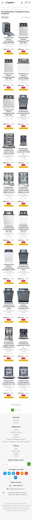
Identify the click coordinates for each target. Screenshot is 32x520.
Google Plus (26, 473)
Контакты (16, 422)
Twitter (9, 473)
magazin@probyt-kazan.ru (17, 489)
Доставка (16, 434)
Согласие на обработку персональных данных (16, 441)
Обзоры (16, 456)
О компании (16, 420)
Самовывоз (16, 437)
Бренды (16, 453)
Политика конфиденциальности (16, 439)
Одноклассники (22, 473)
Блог (16, 448)
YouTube (17, 473)
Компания (16, 417)
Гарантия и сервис (16, 432)
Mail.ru (15, 477)
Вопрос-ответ (16, 451)
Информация (16, 427)
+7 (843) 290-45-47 (17, 485)
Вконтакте (5, 473)
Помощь (16, 446)
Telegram (13, 473)
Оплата (16, 430)
